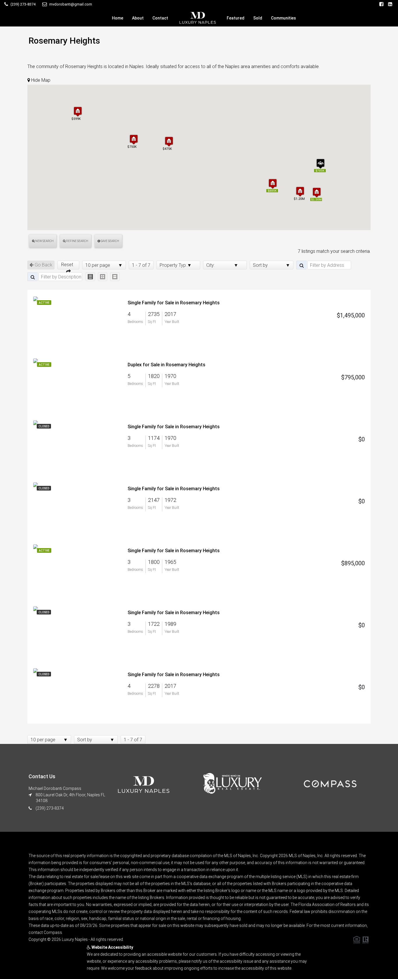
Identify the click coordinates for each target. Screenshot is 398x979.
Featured (235, 18)
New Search (44, 241)
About (138, 18)
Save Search (109, 241)
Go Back (43, 265)
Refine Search (77, 241)
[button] (316, 192)
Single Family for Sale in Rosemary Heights (174, 302)
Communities (283, 18)
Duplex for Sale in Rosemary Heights (166, 364)
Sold (257, 18)
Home (117, 18)
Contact (160, 18)
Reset (68, 264)
